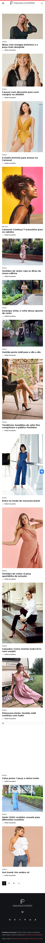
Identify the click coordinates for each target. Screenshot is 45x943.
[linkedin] (30, 919)
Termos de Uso (37, 939)
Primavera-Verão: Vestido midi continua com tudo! (19, 714)
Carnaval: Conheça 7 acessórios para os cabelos (22, 230)
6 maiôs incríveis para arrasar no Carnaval (20, 159)
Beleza (5, 226)
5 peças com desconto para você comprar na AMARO (20, 93)
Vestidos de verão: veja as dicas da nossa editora (21, 272)
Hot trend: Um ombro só (15, 872)
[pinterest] (25, 919)
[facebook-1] (20, 919)
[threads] (15, 919)
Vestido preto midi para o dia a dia (21, 352)
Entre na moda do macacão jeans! (21, 501)
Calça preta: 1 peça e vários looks (20, 778)
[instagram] (9, 919)
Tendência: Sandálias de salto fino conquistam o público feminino (21, 426)
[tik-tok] (35, 919)
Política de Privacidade (20, 939)
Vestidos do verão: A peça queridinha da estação (16, 574)
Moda (4, 42)
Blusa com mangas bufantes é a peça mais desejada (20, 45)
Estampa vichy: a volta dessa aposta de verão (22, 312)
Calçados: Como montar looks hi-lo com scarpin (21, 650)
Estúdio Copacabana (34, 935)
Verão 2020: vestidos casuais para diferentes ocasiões (21, 818)
